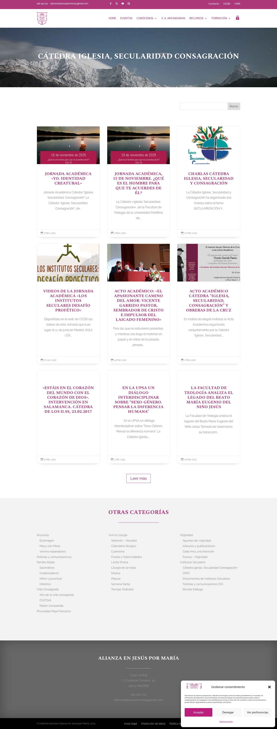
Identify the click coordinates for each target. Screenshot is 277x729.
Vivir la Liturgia (117, 535)
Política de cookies (226, 721)
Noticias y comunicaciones (54, 557)
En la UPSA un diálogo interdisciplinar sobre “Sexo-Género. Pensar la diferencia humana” (138, 417)
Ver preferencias (257, 712)
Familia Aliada (45, 562)
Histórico (45, 584)
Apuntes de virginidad (197, 540)
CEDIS (226, 3)
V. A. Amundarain (173, 18)
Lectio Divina (119, 562)
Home (112, 18)
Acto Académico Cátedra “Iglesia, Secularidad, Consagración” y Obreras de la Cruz (208, 304)
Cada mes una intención (198, 551)
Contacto (213, 3)
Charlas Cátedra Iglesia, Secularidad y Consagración (208, 181)
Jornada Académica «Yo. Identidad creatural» (68, 181)
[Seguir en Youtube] (122, 3)
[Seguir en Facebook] (110, 3)
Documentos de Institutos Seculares (206, 578)
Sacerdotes (47, 567)
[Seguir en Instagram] (128, 3)
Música (115, 573)
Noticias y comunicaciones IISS (203, 584)
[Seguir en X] (116, 3)
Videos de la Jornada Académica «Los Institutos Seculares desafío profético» (68, 304)
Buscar (234, 106)
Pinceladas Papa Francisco (54, 611)
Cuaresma (117, 551)
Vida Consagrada (48, 589)
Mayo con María (50, 546)
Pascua (115, 578)
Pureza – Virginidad (195, 557)
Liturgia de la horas (123, 567)
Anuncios (43, 535)
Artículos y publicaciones (199, 546)
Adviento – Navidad (124, 540)
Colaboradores (49, 573)
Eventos (126, 18)
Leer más (138, 478)
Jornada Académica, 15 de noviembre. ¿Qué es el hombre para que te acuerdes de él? (138, 181)
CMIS (237, 3)
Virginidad (186, 535)
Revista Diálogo (193, 589)
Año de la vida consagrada (57, 595)
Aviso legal (130, 723)
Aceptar (198, 712)
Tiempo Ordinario (122, 589)
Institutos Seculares (192, 562)
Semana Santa (120, 584)
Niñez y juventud (51, 578)
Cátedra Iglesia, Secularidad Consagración (210, 567)
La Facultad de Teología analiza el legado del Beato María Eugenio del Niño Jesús (208, 417)
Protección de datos (153, 723)
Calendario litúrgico (123, 546)
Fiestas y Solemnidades (126, 557)
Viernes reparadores (53, 551)
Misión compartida (51, 605)
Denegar (228, 712)
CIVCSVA (45, 600)
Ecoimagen (47, 540)
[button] (269, 687)
